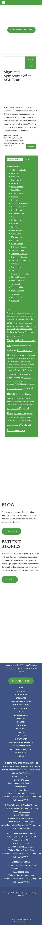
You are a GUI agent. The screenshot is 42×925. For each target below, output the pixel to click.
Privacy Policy (21, 753)
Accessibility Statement (21, 749)
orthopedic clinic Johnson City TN (16, 326)
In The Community (21, 705)
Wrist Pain (15, 300)
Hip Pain (14, 223)
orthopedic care (18, 319)
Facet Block (16, 190)
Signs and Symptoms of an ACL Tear (18, 76)
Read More (31, 147)
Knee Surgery (19, 143)
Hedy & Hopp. (24, 922)
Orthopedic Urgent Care (21, 260)
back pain (17, 313)
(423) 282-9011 (24, 776)
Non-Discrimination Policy (21, 742)
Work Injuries (16, 297)
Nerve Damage (17, 243)
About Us (21, 691)
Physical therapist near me (24, 384)
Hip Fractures (16, 220)
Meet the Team (21, 695)
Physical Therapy (18, 277)
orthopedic (10, 319)
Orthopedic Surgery (19, 257)
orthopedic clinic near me (24, 329)
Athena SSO (21, 718)
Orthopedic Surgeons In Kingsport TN (17, 364)
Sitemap (21, 756)
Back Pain (15, 176)
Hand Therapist (17, 210)
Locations (21, 729)
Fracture (14, 197)
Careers (21, 732)
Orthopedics (8, 146)
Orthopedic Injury (18, 250)
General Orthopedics (19, 203)
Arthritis (14, 173)
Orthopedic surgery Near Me (20, 381)
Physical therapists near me (14, 389)
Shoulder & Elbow (18, 287)
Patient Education (21, 708)
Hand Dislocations (18, 207)
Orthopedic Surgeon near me (21, 361)
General (14, 200)
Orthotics (15, 270)
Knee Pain (15, 135)
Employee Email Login (21, 746)
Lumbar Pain (16, 233)
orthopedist (10, 384)
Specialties (21, 698)
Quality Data (21, 739)
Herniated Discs (17, 213)
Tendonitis (15, 294)
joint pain (16, 316)
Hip (12, 217)
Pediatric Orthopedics (20, 274)
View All (10, 579)
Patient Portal (21, 715)
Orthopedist (16, 267)
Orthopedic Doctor (19, 247)
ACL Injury (16, 138)
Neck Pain (15, 240)
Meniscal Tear (16, 237)
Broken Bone (16, 183)
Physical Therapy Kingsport (21, 404)
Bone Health (16, 180)
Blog (21, 712)
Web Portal (21, 725)
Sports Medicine (17, 290)
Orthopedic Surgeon (19, 253)
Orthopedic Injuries (17, 346)
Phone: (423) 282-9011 (21, 30)
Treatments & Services (21, 701)
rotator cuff (16, 284)
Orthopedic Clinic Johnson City (27, 323)
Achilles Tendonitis (18, 170)
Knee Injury (10, 140)
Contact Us (21, 735)
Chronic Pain (23, 313)
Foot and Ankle (17, 193)
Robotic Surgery (17, 280)
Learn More (11, 531)
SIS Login (21, 722)
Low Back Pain (28, 316)
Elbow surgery (17, 187)
